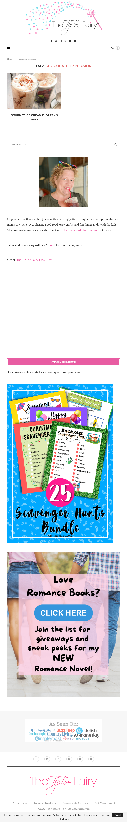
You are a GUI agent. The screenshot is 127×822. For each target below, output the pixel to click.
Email (51, 245)
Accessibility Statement (76, 802)
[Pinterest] (65, 41)
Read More (64, 819)
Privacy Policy (20, 802)
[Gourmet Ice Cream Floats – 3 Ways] (34, 91)
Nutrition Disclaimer (45, 802)
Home (9, 59)
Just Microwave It (105, 802)
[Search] (112, 47)
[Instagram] (61, 41)
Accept (118, 815)
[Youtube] (70, 41)
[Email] (75, 41)
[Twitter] (56, 41)
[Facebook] (51, 41)
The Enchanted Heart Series (79, 230)
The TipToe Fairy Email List (34, 259)
